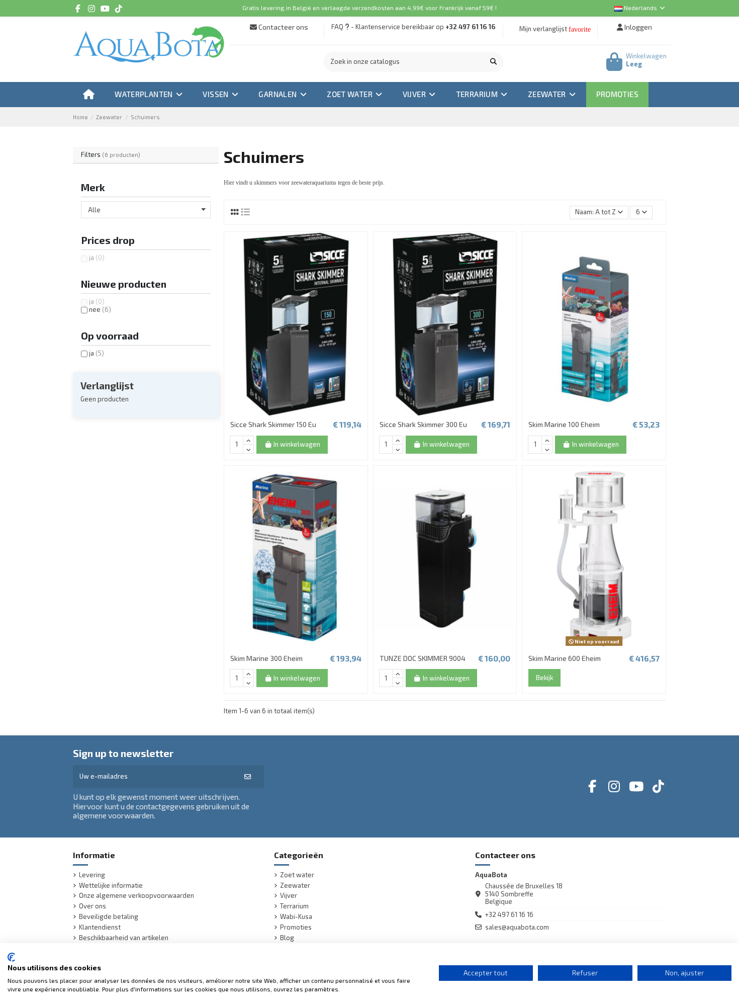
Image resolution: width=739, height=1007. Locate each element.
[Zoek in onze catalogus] (493, 62)
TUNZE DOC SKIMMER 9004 (423, 658)
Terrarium (294, 906)
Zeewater (295, 885)
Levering (92, 875)
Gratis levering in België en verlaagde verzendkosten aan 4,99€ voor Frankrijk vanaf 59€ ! (369, 7)
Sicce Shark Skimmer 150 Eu (273, 424)
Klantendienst (100, 927)
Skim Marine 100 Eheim (564, 424)
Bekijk (544, 678)
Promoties (296, 927)
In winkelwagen (296, 444)
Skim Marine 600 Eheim (564, 658)
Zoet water (297, 875)
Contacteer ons (282, 27)
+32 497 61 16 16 (470, 27)
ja (97, 258)
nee (100, 309)
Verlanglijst (107, 385)
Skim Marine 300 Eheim (266, 658)
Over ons (92, 906)
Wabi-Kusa (296, 916)
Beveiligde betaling (108, 916)
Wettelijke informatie (111, 885)
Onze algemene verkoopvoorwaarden (136, 895)
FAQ (337, 27)
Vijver (288, 895)
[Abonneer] (247, 776)
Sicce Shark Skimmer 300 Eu (423, 424)
